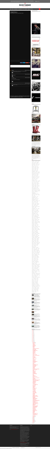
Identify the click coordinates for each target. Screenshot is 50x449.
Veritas (33, 358)
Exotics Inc (34, 383)
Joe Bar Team (33, 200)
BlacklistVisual (34, 391)
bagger (33, 238)
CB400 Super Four (33, 247)
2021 (32, 333)
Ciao (34, 248)
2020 (32, 334)
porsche (36, 229)
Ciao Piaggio (37, 232)
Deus (37, 212)
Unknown (13, 70)
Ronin (36, 235)
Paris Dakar (33, 220)
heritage (35, 240)
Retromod (36, 228)
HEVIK (32, 251)
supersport (36, 223)
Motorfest (36, 219)
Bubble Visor (34, 346)
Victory (38, 237)
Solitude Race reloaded (35, 395)
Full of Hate (35, 311)
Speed (32, 204)
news (37, 201)
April (33, 419)
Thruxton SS (34, 352)
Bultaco (35, 225)
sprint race (33, 198)
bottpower (37, 210)
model (37, 241)
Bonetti (32, 246)
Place (32, 201)
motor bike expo (36, 222)
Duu (38, 249)
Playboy (35, 258)
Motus (35, 256)
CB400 (35, 246)
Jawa (35, 252)
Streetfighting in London (35, 350)
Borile (38, 211)
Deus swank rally (33, 213)
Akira (32, 245)
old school (33, 229)
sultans (35, 207)
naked (37, 242)
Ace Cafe (33, 202)
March (33, 420)
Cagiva (38, 208)
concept (33, 207)
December (34, 342)
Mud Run (33, 228)
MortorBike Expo (36, 255)
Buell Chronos (34, 345)
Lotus (34, 253)
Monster (33, 255)
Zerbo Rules (34, 393)
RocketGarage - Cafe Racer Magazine (16, 447)
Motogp (33, 256)
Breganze (33, 225)
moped (32, 217)
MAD (33, 374)
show (39, 222)
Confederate (37, 200)
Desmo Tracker (34, 360)
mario (12, 74)
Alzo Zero (35, 245)
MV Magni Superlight (35, 373)
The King (33, 387)
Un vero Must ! (34, 356)
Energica (34, 250)
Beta (37, 245)
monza (32, 242)
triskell (32, 244)
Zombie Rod (34, 371)
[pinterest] (38, 447)
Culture (36, 248)
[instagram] (36, 447)
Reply (12, 72)
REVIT (37, 258)
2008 (32, 422)
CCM (36, 208)
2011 (32, 340)
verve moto (33, 224)
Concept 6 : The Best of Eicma (35, 380)
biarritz (35, 238)
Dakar (35, 212)
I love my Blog (35, 301)
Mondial (36, 206)
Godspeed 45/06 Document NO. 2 (36, 348)
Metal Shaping (34, 401)
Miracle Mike (36, 254)
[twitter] (37, 447)
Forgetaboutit (37, 250)
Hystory (33, 227)
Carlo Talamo (33, 232)
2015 (32, 337)
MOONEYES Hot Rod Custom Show (36, 400)
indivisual (35, 201)
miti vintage (35, 211)
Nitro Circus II (34, 385)
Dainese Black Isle (34, 365)
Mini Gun (33, 412)
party (39, 242)
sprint (36, 205)
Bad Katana (34, 386)
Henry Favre (36, 226)
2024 (32, 331)
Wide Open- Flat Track (35, 376)
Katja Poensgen (38, 252)
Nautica (33, 257)
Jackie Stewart (34, 408)
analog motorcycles (36, 216)
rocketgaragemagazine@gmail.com (14, 429)
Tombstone (34, 344)
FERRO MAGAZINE (33, 199)
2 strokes (37, 244)
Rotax (38, 235)
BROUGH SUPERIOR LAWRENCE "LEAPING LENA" (37, 294)
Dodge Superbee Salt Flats (35, 402)
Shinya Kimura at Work (35, 410)
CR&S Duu (34, 411)
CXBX (32, 248)
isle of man (33, 241)
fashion (37, 239)
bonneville (35, 204)
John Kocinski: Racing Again (35, 396)
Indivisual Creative (22, 447)
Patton (35, 220)
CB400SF (37, 247)
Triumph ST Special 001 (35, 398)
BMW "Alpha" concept (36, 308)
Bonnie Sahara (34, 372)
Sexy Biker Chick (34, 366)
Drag (37, 198)
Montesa (37, 214)
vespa (35, 224)
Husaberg (35, 233)
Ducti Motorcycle (35, 249)
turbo (34, 217)
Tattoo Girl (34, 368)
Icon (35, 202)
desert (35, 203)
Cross (37, 218)
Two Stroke (33, 237)
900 (37, 224)
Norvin (38, 219)
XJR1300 (33, 210)
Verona (38, 228)
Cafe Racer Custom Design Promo (36, 355)
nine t (32, 205)
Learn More (36, 1)
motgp (35, 242)
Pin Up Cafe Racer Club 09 (35, 413)
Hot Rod (37, 251)
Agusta (36, 230)
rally (34, 205)
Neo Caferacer (33, 235)
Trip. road (36, 221)
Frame (33, 363)
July (33, 417)
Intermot (33, 252)
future (32, 240)
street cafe (33, 223)
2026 (32, 330)
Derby (38, 248)
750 (34, 230)
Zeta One (33, 343)
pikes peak (38, 203)
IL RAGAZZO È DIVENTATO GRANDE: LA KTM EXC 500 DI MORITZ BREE (37, 314)
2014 (32, 338)
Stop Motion (34, 378)
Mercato (33, 254)
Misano (38, 254)
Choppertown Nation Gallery (35, 403)
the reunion (38, 243)
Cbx (37, 225)
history (37, 240)
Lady (32, 253)
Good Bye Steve (34, 399)
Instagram (38, 233)
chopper (33, 239)
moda (35, 241)
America (33, 231)
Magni (35, 227)
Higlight (33, 233)
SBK (37, 220)
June (33, 418)
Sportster (33, 221)
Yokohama (39, 221)
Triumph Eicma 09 (34, 381)
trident (32, 230)
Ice (39, 251)
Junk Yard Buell (34, 382)
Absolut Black (34, 397)
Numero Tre (38, 257)
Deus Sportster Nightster (35, 414)
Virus (37, 209)
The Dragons (34, 388)
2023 (32, 332)
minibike (33, 222)
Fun (35, 214)
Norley (35, 257)
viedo (35, 244)
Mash (37, 227)
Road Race (36, 215)
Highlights (33, 206)
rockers (35, 243)
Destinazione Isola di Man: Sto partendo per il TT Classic (37, 325)
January (33, 421)
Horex (38, 226)
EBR (32, 250)
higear (37, 204)
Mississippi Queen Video (35, 361)
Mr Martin (37, 256)
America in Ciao (36, 231)
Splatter (33, 370)
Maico (38, 253)
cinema (35, 239)
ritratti (32, 243)
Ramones (33, 203)
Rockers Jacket (34, 353)
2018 (32, 335)
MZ (36, 253)
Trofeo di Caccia (34, 359)
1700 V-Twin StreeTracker (35, 384)
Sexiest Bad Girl (34, 389)
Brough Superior (33, 208)
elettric (32, 211)
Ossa (35, 209)
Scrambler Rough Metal (35, 406)
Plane (32, 258)
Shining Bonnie (34, 404)
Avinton (33, 218)
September (34, 416)
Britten (35, 218)
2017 (32, 336)
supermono (38, 229)
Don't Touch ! (34, 357)
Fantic (36, 213)
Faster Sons (33, 214)
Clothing (33, 212)
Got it (38, 1)
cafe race (38, 238)
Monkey (33, 234)
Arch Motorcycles (38, 217)
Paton (37, 202)
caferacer (38, 206)
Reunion (33, 215)
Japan (36, 199)
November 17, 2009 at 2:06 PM (27, 77)
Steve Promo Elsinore (35, 354)
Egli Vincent (33, 226)
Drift (32, 249)
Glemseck (33, 209)
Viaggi (35, 198)
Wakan (32, 216)
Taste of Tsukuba (36, 236)
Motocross (33, 219)
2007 (32, 423)
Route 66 (33, 236)
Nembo (37, 234)
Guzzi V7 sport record (35, 369)
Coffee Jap (34, 367)
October (34, 415)
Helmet (35, 251)
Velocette (36, 237)
